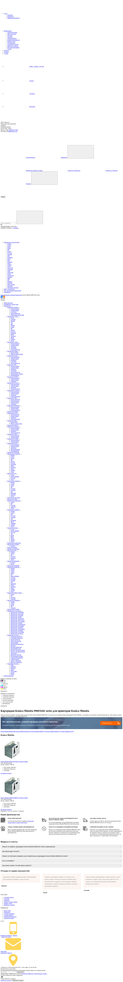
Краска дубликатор (16, 662)
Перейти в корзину (6, 980)
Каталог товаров (10, 295)
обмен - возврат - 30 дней (36, 66)
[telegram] (39, 144)
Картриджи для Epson (17, 615)
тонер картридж (7, 698)
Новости (6, 50)
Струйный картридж (17, 638)
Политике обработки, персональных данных (34, 973)
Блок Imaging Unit (16, 648)
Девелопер (14, 653)
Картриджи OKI (12, 398)
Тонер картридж (15, 313)
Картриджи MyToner (13, 549)
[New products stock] (1, 225)
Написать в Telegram (111, 170)
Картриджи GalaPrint (13, 509)
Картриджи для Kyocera (17, 620)
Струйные (14, 312)
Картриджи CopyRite (13, 609)
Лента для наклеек (16, 641)
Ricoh (9, 259)
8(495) (13, 130)
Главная (3, 295)
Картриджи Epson (12, 355)
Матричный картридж (17, 644)
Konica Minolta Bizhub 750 (38, 731)
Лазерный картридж (16, 636)
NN (8, 280)
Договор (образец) (9, 913)
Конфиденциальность (13, 18)
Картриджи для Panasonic (18, 624)
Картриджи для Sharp (17, 630)
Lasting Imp (10, 275)
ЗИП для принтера (9, 289)
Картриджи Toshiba (12, 438)
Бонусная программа (13, 47)
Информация (8, 31)
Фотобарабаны (15, 375)
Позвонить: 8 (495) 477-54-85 (34, 170)
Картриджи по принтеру (14, 611)
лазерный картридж (8, 695)
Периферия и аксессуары (11, 304)
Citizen (12, 571)
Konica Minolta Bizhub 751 (53, 731)
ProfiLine (9, 283)
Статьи (9, 49)
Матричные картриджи (17, 315)
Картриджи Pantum (12, 411)
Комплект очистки (16, 654)
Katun (9, 274)
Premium (9, 281)
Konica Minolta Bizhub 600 (8, 731)
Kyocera (9, 253)
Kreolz (12, 673)
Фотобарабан (14, 642)
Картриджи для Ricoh (17, 627)
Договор (9, 35)
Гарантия (10, 37)
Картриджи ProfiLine (13, 567)
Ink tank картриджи (16, 647)
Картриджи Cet (11, 473)
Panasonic (10, 257)
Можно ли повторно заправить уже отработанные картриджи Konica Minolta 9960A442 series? (35, 856)
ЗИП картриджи (8, 676)
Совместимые (15, 310)
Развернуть (4, 691)
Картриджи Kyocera (13, 383)
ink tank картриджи (8, 700)
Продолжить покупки (18, 980)
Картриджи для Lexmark (18, 621)
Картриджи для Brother (17, 612)
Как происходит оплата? (10, 851)
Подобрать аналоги (6, 773)
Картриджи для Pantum (17, 626)
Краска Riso (14, 422)
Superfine (9, 286)
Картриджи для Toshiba (17, 632)
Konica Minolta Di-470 (67, 731)
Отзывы (6, 52)
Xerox (9, 266)
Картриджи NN (11, 550)
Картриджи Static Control (14, 593)
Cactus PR (10, 268)
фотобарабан (6, 703)
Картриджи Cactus (12, 316)
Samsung (9, 262)
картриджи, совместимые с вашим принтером (21, 821)
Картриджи (18, 295)
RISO (12, 537)
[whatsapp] (64, 144)
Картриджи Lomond (13, 544)
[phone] (13, 144)
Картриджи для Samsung (18, 629)
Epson (9, 248)
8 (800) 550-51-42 (107, 723)
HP (8, 250)
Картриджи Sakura (12, 425)
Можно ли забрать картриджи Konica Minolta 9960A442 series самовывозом (28, 847)
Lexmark (9, 254)
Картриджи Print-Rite (13, 565)
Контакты (32, 106)
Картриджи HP (11, 365)
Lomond (9, 277)
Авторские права (12, 32)
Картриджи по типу (13, 635)
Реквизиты (10, 16)
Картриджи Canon (12, 342)
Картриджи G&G (12, 499)
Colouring (10, 269)
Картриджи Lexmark (13, 390)
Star (12, 324)
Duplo (9, 247)
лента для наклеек (7, 702)
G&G (8, 271)
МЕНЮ (3, 197)
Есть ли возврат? (8, 861)
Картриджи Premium (13, 561)
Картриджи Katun (12, 528)
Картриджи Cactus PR (13, 454)
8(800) (12, 131)
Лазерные (13, 346)
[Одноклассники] (4, 297)
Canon (9, 245)
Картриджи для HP (16, 617)
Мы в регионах (11, 34)
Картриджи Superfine (13, 600)
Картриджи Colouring (13, 481)
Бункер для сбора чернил (18, 651)
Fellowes (13, 668)
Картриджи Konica (12, 377)
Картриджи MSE (12, 547)
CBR (12, 665)
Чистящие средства (12, 287)
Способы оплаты (9, 897)
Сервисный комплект (17, 657)
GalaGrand (10, 272)
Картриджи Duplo (12, 351)
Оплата (31, 80)
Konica (9, 251)
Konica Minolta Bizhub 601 (23, 731)
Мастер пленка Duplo (17, 354)
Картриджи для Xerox (17, 633)
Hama (12, 670)
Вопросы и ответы (12, 46)
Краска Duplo (14, 352)
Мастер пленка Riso (16, 423)
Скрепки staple (15, 659)
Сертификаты (11, 43)
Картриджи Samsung (13, 426)
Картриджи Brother (12, 307)
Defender (13, 667)
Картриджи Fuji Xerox (13, 497)
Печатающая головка (17, 374)
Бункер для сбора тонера (18, 650)
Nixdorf (13, 321)
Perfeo (12, 674)
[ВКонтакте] (2, 297)
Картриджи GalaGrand (13, 500)
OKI (8, 256)
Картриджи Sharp (12, 434)
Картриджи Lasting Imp (14, 543)
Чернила (13, 645)
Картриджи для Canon (17, 614)
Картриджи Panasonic (13, 405)
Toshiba (9, 265)
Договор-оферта (12, 38)
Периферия (7, 292)
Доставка (32, 93)
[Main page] (13, 121)
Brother (9, 244)
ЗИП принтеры (8, 303)
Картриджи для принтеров (12, 242)
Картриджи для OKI (16, 623)
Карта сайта (7, 910)
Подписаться (20, 972)
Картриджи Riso (12, 420)
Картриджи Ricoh (12, 413)
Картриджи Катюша (13, 452)
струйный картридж (8, 697)
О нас (6, 13)
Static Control (11, 284)
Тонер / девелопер (16, 660)
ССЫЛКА (15, 228)
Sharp (8, 263)
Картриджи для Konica (17, 618)
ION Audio (14, 671)
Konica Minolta (15, 476)
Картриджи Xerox (12, 443)
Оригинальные (15, 309)
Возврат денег (11, 41)
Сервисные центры (12, 44)
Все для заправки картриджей (12, 290)
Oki (12, 322)
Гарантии (10, 15)
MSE (8, 278)
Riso (8, 260)
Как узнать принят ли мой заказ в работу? (17, 865)
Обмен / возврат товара (10, 902)
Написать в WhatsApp (74, 170)
